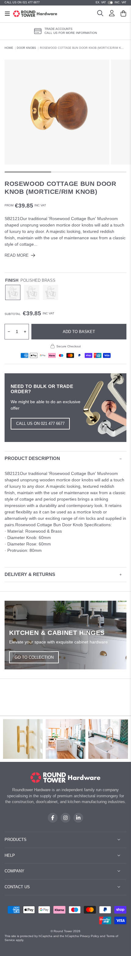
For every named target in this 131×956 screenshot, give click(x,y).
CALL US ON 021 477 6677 (22, 2)
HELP (10, 855)
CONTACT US (17, 887)
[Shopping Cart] (123, 14)
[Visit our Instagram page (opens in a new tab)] (65, 818)
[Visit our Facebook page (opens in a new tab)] (53, 818)
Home (9, 47)
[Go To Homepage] (65, 777)
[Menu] (7, 13)
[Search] (100, 14)
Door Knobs (26, 47)
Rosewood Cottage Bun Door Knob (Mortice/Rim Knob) (84, 47)
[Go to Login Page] (112, 14)
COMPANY (14, 871)
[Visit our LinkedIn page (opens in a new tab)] (78, 818)
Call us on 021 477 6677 (40, 423)
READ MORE (17, 255)
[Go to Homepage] (35, 13)
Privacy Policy (89, 936)
